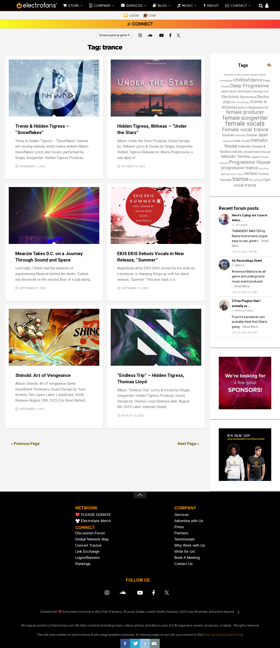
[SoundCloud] (150, 36)
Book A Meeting (187, 558)
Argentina (230, 74)
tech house (237, 174)
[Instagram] (140, 36)
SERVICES (134, 5)
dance (256, 80)
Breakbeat (226, 80)
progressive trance (239, 167)
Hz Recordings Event (247, 260)
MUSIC (187, 5)
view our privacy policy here (223, 634)
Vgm (266, 179)
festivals (228, 135)
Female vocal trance (245, 129)
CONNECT (142, 24)
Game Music (21, 360)
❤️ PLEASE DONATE (93, 515)
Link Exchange (87, 551)
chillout (241, 80)
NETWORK (86, 507)
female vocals (245, 123)
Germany (240, 135)
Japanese (227, 141)
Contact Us (183, 564)
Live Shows (33, 239)
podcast (224, 163)
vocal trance (245, 185)
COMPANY (102, 5)
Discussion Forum (90, 533)
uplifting (257, 180)
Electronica (248, 97)
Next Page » (188, 443)
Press (179, 527)
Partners (181, 533)
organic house (260, 157)
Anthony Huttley (244, 310)
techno (251, 173)
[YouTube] (161, 36)
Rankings (83, 564)
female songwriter (245, 118)
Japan (262, 135)
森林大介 (240, 265)
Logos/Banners (87, 558)
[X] (179, 36)
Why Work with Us (189, 545)
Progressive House (151, 239)
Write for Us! (184, 551)
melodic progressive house (251, 152)
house (252, 135)
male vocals (242, 141)
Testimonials (184, 539)
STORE (73, 5)
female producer (245, 112)
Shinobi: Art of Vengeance (43, 375)
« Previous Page (25, 443)
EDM (266, 91)
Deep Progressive (249, 85)
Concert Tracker (88, 545)
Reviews (41, 111)
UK (250, 180)
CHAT (152, 15)
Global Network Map (91, 539)
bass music (258, 74)
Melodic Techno (235, 156)
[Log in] (264, 6)
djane (225, 91)
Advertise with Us (188, 521)
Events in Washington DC (252, 107)
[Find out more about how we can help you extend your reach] (245, 408)
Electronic (230, 96)
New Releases (22, 111)
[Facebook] (170, 36)
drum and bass (240, 91)
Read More (242, 286)
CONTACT (239, 5)
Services (181, 515)
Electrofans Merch (96, 521)
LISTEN (134, 15)
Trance (54, 111)
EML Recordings (240, 102)
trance (240, 179)
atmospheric (244, 74)
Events (17, 239)
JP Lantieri (241, 225)
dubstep (257, 91)
